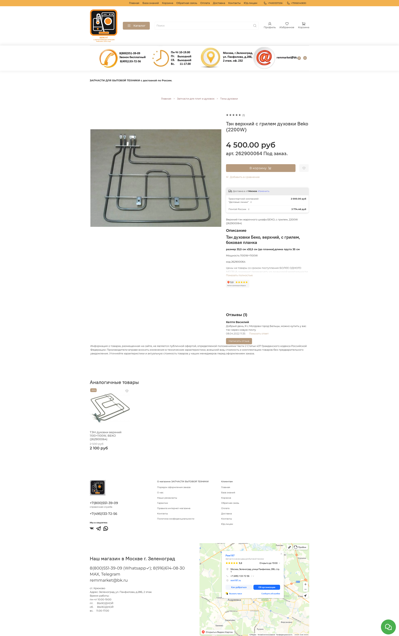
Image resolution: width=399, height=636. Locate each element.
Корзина (167, 3)
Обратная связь (186, 3)
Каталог (139, 25)
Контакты (234, 3)
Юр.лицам (250, 3)
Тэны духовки (229, 98)
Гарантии (162, 503)
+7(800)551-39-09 (104, 503)
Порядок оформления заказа (173, 487)
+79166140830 (298, 3)
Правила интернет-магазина (173, 508)
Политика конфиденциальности (175, 518)
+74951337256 (275, 3)
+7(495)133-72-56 (103, 514)
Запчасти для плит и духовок (195, 98)
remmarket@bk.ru (109, 580)
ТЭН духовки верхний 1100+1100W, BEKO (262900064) (105, 435)
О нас (160, 492)
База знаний (150, 3)
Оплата (205, 3)
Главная (134, 3)
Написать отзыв (239, 341)
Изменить (263, 191)
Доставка (219, 3)
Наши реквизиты (167, 497)
